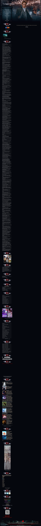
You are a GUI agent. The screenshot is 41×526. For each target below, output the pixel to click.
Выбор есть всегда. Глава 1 (5, 350)
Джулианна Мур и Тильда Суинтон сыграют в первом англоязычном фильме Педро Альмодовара (6, 206)
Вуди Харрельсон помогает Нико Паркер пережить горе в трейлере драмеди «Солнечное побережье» (6, 215)
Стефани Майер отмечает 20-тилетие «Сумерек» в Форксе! (6, 53)
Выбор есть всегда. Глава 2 (5, 347)
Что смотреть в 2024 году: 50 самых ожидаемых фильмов (6, 236)
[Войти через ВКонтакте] (6, 27)
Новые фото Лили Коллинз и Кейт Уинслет (7, 120)
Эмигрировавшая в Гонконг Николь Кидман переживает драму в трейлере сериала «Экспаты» (6, 246)
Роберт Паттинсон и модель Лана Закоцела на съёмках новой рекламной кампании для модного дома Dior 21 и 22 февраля (6, 181)
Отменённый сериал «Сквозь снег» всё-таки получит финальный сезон (6, 154)
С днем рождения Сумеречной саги (6, 68)
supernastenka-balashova (8, 505)
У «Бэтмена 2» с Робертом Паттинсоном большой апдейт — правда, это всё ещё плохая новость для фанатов (6, 125)
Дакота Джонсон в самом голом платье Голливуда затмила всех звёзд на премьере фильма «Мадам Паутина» (6, 194)
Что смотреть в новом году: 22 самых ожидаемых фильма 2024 (6, 229)
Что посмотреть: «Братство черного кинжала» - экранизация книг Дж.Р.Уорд (6, 64)
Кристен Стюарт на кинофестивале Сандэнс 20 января (6, 213)
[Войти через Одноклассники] (8, 27)
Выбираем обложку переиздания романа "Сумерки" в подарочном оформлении (6, 49)
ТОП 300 (3, 295)
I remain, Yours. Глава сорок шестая (6, 348)
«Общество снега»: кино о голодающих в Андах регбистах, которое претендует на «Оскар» (6, 220)
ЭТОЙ (9, 433)
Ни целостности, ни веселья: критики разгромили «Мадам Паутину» (6, 192)
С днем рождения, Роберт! (5, 44)
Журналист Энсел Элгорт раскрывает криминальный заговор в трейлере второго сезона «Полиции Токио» (6, 228)
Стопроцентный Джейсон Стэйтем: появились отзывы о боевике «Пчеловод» (6, 226)
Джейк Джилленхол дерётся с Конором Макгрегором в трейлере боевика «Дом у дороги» (6, 209)
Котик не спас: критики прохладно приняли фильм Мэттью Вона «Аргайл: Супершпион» (6, 203)
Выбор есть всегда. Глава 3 (5, 346)
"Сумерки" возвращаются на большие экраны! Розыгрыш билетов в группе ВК (6, 47)
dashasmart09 (3, 505)
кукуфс (11, 505)
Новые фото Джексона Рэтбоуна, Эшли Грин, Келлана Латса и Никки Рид (6, 131)
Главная (34, 1)
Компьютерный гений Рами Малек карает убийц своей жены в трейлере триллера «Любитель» (6, 93)
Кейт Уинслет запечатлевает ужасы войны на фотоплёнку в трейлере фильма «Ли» (6, 147)
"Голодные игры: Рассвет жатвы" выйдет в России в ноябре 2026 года (6, 52)
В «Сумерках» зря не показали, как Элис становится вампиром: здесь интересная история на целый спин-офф (6, 57)
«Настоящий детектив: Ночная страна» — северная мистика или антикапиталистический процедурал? (6, 218)
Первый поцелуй (4, 335)
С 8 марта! (4, 45)
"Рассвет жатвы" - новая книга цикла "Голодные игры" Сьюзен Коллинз (6, 78)
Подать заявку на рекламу (7, 470)
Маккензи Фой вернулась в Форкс (6, 46)
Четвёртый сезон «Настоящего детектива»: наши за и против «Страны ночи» (6, 172)
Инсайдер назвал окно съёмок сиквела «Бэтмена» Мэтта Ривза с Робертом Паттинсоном (6, 239)
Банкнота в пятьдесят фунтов (6, 331)
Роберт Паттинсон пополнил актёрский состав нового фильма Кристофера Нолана (6, 94)
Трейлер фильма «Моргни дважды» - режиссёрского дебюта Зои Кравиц (6, 148)
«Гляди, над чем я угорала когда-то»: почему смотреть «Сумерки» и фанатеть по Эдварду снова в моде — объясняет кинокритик (6, 63)
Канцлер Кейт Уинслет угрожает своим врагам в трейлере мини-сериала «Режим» (6, 199)
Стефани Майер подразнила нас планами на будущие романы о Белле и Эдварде (6, 50)
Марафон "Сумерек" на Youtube (6, 54)
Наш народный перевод (5, 289)
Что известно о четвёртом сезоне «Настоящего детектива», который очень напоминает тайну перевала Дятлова (6, 242)
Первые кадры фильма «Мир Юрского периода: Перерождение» (6, 116)
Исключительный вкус (5, 336)
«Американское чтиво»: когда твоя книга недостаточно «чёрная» (6, 185)
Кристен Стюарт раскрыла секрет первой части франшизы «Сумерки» (6, 184)
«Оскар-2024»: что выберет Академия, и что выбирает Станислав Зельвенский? (6, 161)
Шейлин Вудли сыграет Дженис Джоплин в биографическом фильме (6, 117)
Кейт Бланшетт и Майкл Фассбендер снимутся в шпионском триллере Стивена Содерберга (6, 211)
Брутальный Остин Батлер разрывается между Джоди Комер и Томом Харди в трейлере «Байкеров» (6, 169)
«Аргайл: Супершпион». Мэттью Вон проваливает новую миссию (6, 189)
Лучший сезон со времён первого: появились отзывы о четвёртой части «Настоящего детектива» (6, 233)
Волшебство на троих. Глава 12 (5, 352)
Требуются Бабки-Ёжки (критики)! (6, 267)
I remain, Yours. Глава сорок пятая (5, 349)
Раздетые (3, 323)
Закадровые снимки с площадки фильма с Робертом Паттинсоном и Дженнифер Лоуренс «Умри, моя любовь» (6, 123)
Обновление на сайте (5, 43)
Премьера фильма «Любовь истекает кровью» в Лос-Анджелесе (6, 165)
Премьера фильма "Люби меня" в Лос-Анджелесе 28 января (6, 82)
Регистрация (36, 1)
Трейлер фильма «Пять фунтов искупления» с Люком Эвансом (5, 136)
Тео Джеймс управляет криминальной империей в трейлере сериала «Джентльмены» (6, 178)
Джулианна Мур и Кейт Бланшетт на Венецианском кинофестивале (6, 121)
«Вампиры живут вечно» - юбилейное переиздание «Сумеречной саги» (6, 81)
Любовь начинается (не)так (5, 333)
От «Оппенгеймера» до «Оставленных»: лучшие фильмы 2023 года (6, 240)
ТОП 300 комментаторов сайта (7, 38)
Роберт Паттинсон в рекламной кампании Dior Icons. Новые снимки (6, 107)
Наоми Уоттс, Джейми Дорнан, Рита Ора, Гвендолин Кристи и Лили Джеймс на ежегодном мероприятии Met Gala (6, 144)
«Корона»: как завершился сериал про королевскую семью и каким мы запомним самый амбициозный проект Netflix (6, 250)
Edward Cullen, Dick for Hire (5, 334)
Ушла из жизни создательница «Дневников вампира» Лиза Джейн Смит (6, 79)
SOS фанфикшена (4, 297)
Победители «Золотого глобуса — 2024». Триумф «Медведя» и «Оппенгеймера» (6, 231)
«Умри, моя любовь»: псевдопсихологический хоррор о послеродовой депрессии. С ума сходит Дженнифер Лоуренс (6, 70)
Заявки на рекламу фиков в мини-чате (7, 376)
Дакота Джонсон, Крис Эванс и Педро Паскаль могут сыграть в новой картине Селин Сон (6, 196)
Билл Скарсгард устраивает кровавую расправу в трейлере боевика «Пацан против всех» (6, 176)
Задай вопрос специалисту (5, 290)
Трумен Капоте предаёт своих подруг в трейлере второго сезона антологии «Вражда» (6, 235)
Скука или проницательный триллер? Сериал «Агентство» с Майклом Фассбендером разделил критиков (6, 96)
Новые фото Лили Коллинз (5, 101)
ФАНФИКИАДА (4, 276)
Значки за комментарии (5, 277)
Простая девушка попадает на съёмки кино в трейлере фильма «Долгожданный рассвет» (6, 198)
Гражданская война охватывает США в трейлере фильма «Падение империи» (6, 204)
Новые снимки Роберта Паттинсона (6, 85)
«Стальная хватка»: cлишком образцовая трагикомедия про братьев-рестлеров (6, 222)
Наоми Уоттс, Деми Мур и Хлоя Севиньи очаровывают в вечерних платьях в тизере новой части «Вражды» (6, 244)
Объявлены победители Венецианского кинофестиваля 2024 (6, 119)
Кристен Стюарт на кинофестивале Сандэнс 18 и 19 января (6, 216)
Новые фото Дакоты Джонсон (6, 207)
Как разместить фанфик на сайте (6, 296)
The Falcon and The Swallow (5, 324)
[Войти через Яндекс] (7, 27)
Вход (38, 1)
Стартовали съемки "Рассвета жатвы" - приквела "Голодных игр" (6, 67)
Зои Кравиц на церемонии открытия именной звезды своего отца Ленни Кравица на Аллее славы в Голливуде (6, 156)
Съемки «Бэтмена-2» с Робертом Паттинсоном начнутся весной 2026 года (6, 65)
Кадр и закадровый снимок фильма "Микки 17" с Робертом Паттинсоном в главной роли (6, 102)
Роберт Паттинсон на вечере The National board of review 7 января (6, 86)
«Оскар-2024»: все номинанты (6, 212)
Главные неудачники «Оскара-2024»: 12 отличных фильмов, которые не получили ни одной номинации (6, 163)
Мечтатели (4, 337)
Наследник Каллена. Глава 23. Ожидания (6, 351)
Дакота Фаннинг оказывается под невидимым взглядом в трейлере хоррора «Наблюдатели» (6, 171)
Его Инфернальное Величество (6, 332)
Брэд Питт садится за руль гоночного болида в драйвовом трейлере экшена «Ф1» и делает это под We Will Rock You (6, 127)
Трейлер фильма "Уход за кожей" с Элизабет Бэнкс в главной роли (6, 128)
